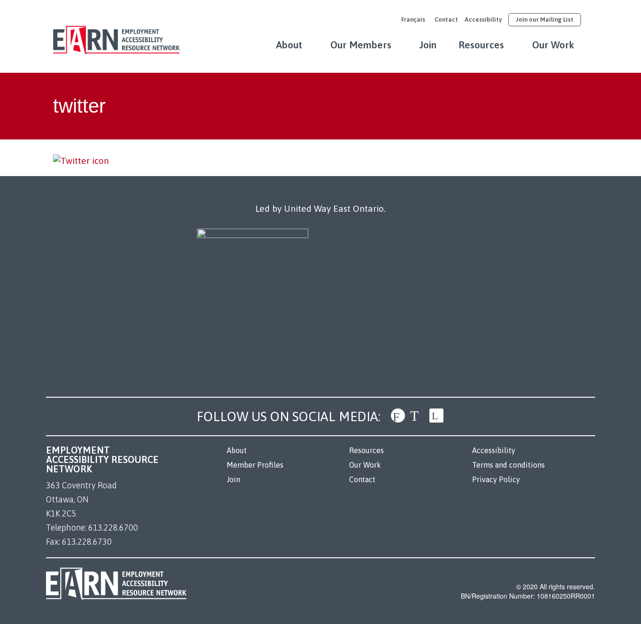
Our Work (553, 44)
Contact (446, 19)
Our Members (360, 44)
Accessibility (483, 19)
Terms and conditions (508, 465)
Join (428, 44)
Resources (481, 44)
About (289, 44)
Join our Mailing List (544, 19)
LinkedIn (436, 415)
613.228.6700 (113, 527)
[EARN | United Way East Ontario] (116, 35)
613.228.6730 (87, 542)
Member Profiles (255, 465)
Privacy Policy (496, 479)
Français (413, 19)
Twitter (417, 415)
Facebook (398, 415)
